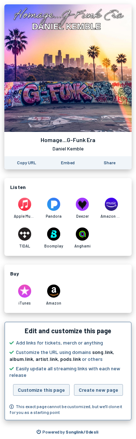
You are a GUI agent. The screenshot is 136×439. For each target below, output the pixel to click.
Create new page (98, 390)
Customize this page (41, 390)
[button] (68, 371)
